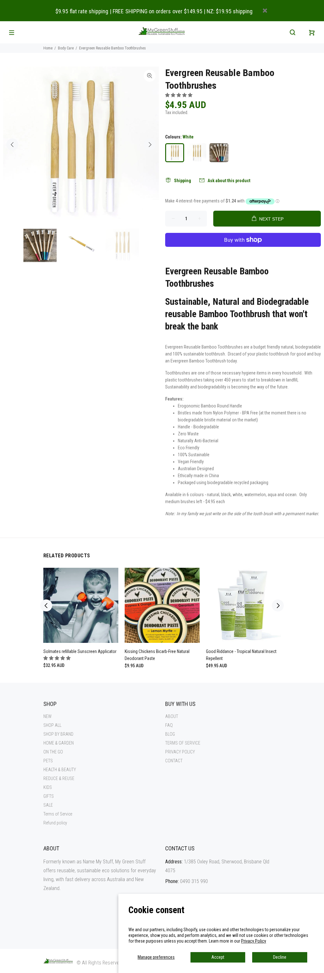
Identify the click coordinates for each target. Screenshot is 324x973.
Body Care (66, 48)
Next (150, 144)
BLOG (170, 734)
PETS (48, 760)
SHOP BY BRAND (58, 734)
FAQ (169, 725)
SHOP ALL (52, 725)
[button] (179, 95)
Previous (12, 144)
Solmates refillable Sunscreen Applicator (79, 651)
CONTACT (174, 760)
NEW (47, 716)
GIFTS (48, 796)
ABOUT (171, 716)
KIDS (47, 787)
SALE (48, 805)
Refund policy (55, 822)
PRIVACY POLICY (180, 751)
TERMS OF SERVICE (182, 743)
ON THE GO (53, 751)
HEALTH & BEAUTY (59, 769)
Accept (217, 957)
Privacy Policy (253, 941)
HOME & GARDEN (58, 743)
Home (48, 48)
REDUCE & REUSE (58, 778)
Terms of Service (57, 813)
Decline (279, 957)
